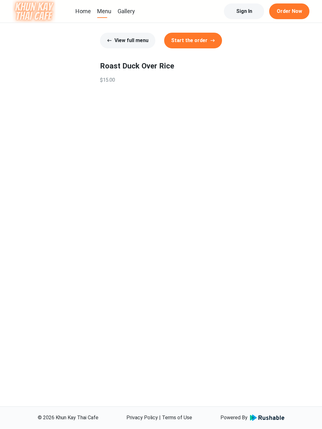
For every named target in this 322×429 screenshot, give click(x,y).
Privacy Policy (142, 418)
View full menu (131, 40)
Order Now (289, 11)
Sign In (244, 11)
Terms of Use (177, 418)
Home (83, 11)
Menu (104, 11)
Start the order (189, 40)
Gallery (126, 11)
